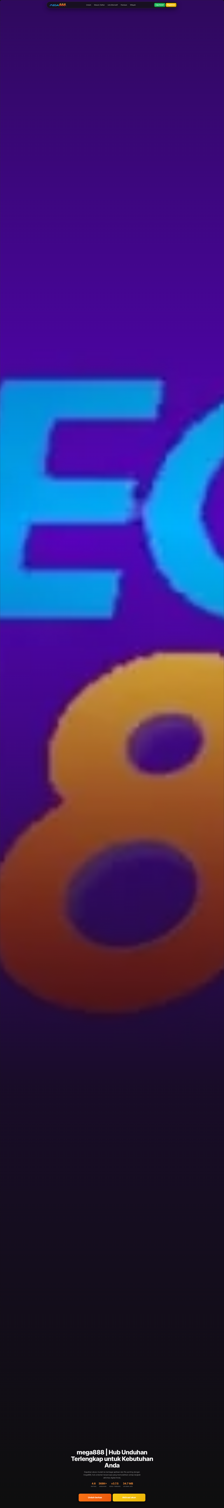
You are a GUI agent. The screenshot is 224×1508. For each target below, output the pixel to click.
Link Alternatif (113, 5)
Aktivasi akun (129, 1497)
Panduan (124, 5)
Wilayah (133, 5)
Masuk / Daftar (99, 5)
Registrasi (171, 5)
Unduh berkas (95, 1497)
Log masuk (160, 5)
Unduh (88, 5)
